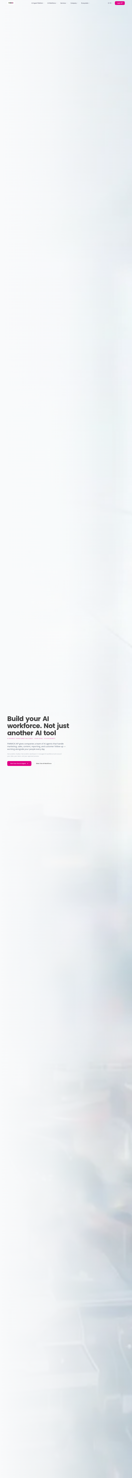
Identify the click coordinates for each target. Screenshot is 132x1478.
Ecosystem (84, 3)
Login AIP (120, 3)
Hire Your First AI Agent (18, 763)
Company (74, 3)
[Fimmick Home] (10, 3)
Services (63, 3)
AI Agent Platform (37, 3)
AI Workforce (51, 3)
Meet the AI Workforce (43, 763)
